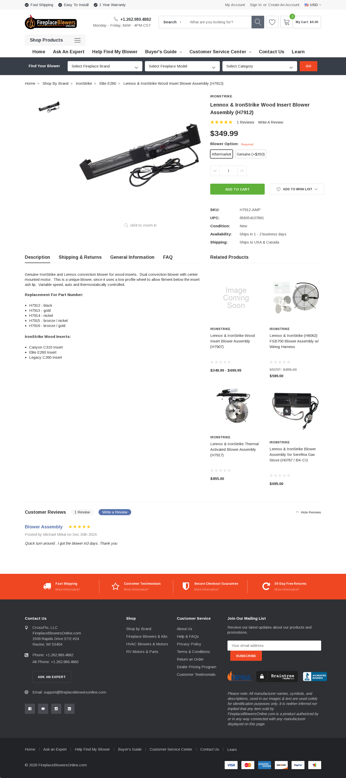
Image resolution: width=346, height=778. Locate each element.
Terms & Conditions (193, 651)
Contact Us (209, 749)
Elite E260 (107, 83)
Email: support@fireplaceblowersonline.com (69, 692)
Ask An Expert (52, 677)
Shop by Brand (55, 83)
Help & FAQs (188, 636)
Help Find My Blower (92, 749)
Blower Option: (231, 144)
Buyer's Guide (161, 51)
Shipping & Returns (80, 257)
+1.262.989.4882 (135, 19)
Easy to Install (76, 5)
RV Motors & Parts (142, 651)
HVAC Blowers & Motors (147, 644)
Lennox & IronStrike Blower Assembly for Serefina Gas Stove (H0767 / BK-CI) (293, 454)
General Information (132, 257)
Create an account (283, 5)
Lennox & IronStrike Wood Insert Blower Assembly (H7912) (173, 83)
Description (37, 257)
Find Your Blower (44, 66)
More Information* (67, 589)
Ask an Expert (55, 749)
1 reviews (245, 122)
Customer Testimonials (196, 674)
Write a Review (270, 122)
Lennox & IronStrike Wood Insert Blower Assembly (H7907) (232, 341)
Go (308, 66)
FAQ (167, 257)
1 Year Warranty (112, 5)
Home (30, 83)
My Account (235, 5)
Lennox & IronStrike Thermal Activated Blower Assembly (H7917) (234, 449)
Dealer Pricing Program (196, 667)
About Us (184, 629)
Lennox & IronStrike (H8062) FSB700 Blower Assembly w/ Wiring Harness (294, 341)
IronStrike (84, 83)
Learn (232, 749)
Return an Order (190, 659)
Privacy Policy (189, 644)
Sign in (256, 5)
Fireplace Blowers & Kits (146, 636)
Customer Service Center (217, 51)
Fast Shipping (41, 5)
